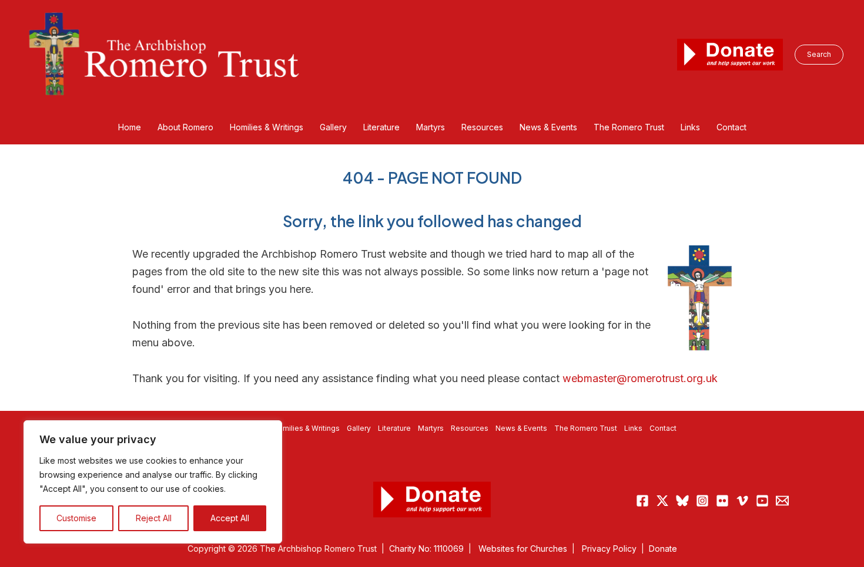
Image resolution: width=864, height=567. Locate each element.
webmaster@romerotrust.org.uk (640, 378)
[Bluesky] (682, 500)
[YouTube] (762, 500)
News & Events (521, 428)
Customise (76, 518)
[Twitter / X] (662, 500)
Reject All (154, 518)
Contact (663, 428)
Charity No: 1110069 (426, 549)
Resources (469, 428)
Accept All (229, 518)
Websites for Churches (522, 549)
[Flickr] (722, 500)
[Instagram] (702, 500)
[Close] (270, 430)
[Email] (782, 500)
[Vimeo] (742, 500)
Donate (663, 549)
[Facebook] (642, 500)
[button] (819, 55)
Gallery (359, 428)
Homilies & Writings (306, 428)
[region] (153, 482)
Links (633, 428)
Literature (394, 428)
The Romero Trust (585, 428)
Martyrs (431, 428)
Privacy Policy (609, 549)
